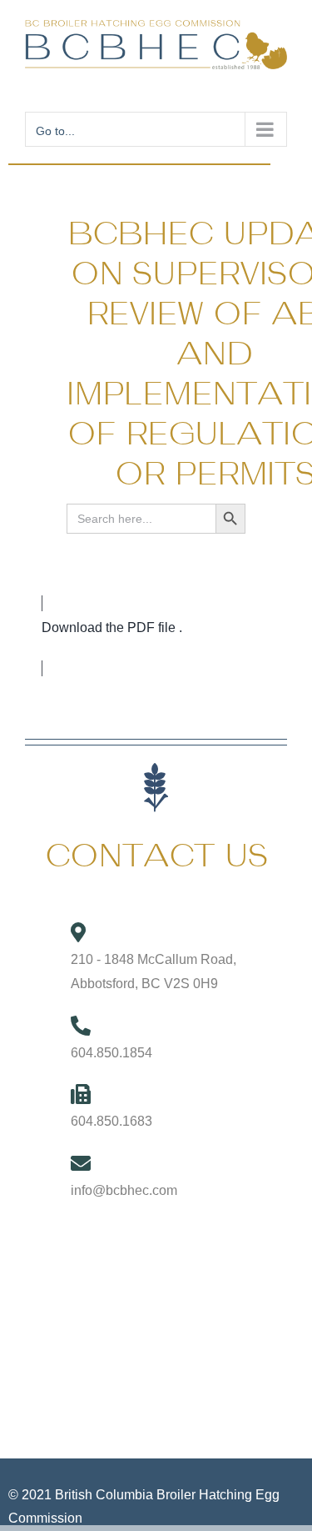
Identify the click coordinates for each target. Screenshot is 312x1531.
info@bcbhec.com (124, 1190)
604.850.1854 (111, 1053)
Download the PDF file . (112, 627)
